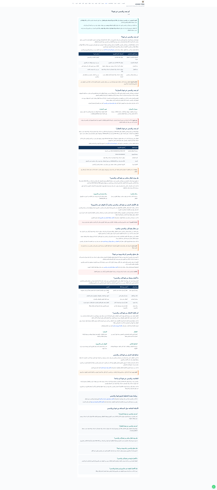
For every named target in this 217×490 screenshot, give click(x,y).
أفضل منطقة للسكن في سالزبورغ (107, 217)
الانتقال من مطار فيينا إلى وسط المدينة (111, 241)
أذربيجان (119, 3)
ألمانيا (99, 3)
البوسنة (96, 3)
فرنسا (93, 3)
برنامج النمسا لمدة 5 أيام (112, 143)
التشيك (80, 3)
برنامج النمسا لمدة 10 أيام (109, 49)
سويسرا (103, 3)
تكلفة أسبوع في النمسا (117, 325)
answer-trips (139, 4)
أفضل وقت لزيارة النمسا (106, 367)
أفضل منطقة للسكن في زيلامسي (110, 267)
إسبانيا (115, 3)
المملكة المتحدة (110, 3)
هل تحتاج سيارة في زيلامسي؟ (109, 103)
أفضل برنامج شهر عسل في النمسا (106, 398)
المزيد (76, 3)
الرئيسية (123, 3)
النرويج (86, 3)
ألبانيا (83, 3)
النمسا (106, 3)
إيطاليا (89, 3)
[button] (213, 486)
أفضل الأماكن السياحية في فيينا (97, 401)
